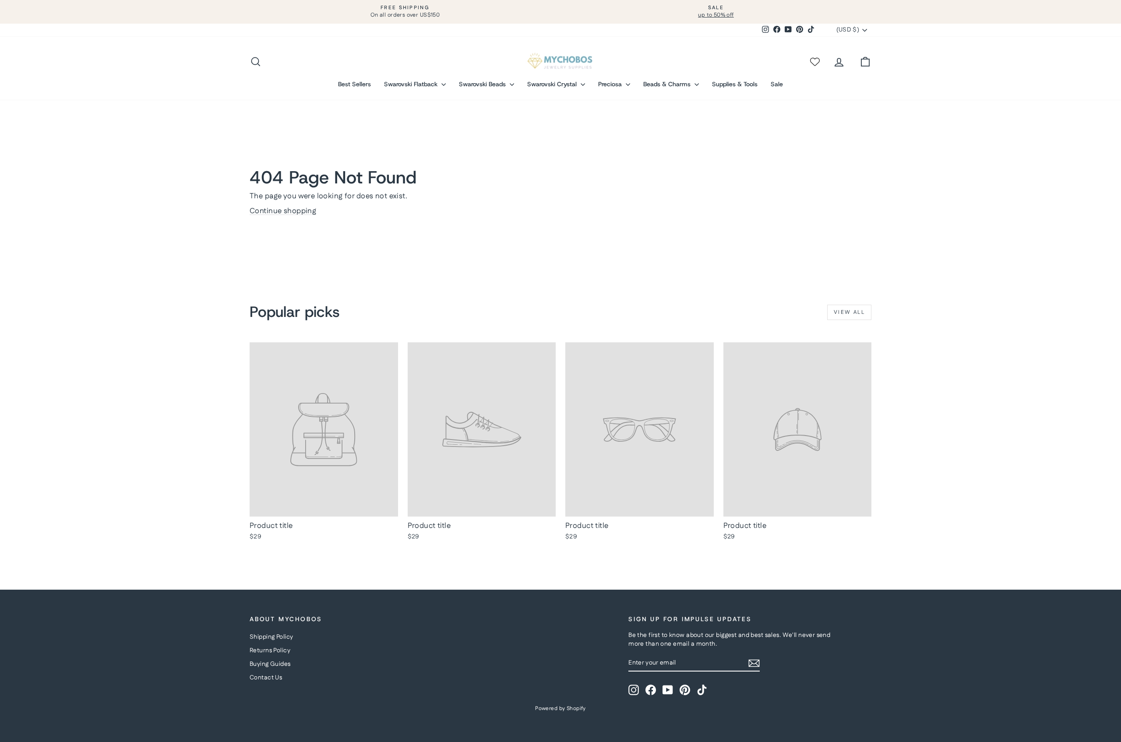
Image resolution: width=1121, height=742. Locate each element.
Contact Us (266, 677)
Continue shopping (283, 211)
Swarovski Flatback (411, 84)
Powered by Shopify (560, 708)
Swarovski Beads (483, 84)
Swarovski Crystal (552, 84)
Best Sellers (354, 84)
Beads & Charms (667, 84)
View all (849, 312)
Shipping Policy (271, 637)
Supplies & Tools (735, 84)
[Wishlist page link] (814, 62)
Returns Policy (270, 650)
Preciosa (611, 84)
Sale (777, 84)
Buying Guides (270, 664)
